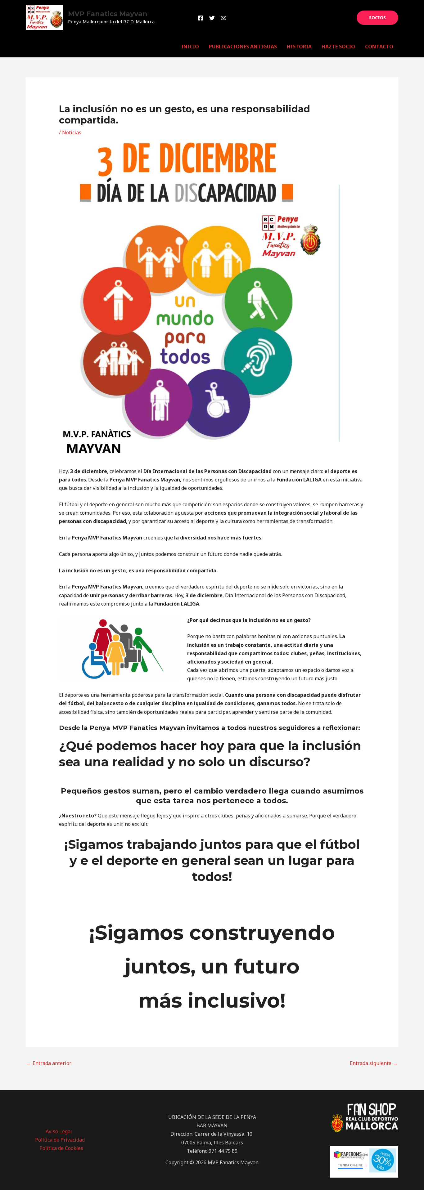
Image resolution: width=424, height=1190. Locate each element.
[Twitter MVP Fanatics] (212, 18)
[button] (377, 18)
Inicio (190, 46)
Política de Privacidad (60, 1139)
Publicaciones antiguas (243, 46)
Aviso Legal (59, 1131)
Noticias (71, 132)
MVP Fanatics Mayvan (107, 14)
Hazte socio (338, 46)
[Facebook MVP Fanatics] (200, 18)
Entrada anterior (48, 1063)
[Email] (223, 18)
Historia (299, 46)
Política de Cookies (61, 1148)
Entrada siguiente (374, 1063)
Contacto (379, 46)
